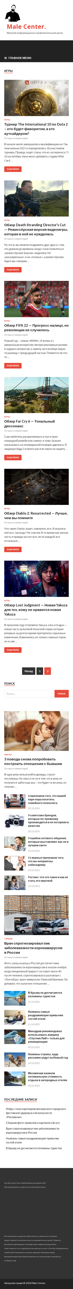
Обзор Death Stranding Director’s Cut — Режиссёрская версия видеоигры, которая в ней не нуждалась (36, 229)
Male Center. (26, 26)
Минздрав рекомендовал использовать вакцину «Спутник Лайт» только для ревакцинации (46, 1036)
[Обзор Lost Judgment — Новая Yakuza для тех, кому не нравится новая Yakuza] (36, 580)
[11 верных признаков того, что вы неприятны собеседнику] (14, 869)
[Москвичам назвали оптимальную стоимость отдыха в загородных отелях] (14, 1085)
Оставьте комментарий (16, 138)
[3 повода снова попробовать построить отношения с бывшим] (36, 751)
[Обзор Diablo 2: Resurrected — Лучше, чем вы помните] (36, 488)
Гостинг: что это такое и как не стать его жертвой (48, 878)
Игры (7, 120)
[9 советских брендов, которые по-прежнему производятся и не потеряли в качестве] (14, 827)
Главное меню (19, 57)
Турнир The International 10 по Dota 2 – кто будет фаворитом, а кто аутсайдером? (36, 129)
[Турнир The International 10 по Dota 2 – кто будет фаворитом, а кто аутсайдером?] (36, 99)
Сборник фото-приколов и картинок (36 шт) (33, 1122)
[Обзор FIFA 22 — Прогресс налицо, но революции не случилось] (36, 300)
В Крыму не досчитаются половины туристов (45, 994)
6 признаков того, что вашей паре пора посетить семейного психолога (47, 799)
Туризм (8, 939)
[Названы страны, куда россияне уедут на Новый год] (14, 1066)
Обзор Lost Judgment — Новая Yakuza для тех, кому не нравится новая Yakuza (35, 609)
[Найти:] (36, 694)
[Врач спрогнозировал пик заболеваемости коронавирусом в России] (36, 935)
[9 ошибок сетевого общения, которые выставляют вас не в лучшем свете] (14, 850)
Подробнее (13, 169)
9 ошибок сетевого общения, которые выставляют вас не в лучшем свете (48, 841)
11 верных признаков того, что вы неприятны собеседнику (46, 861)
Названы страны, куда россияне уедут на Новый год (48, 1055)
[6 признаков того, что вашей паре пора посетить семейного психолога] (14, 807)
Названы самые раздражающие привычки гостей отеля (45, 1015)
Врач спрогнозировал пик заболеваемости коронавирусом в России (33, 948)
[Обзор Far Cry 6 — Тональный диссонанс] (36, 396)
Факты (8, 755)
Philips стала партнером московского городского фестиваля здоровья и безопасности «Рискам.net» (36, 1113)
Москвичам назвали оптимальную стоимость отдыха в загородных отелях (47, 1076)
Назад (29, 671)
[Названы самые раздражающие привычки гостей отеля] (14, 1023)
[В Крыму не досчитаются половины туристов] (14, 1004)
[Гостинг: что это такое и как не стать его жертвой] (14, 889)
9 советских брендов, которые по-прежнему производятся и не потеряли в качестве (48, 820)
